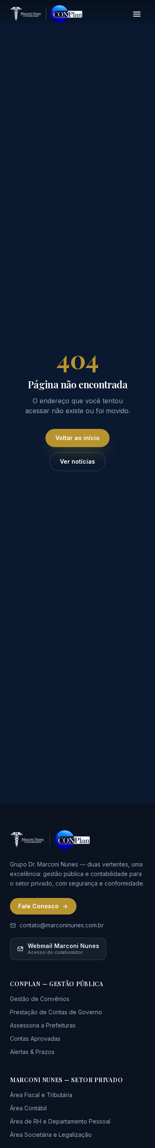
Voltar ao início (77, 437)
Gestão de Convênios (39, 998)
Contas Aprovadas (35, 1038)
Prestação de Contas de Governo (56, 1012)
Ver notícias (77, 461)
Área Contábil (28, 1108)
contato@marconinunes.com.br (61, 925)
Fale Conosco (38, 906)
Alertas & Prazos (32, 1051)
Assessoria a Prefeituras (43, 1025)
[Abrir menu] (137, 14)
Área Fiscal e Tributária (41, 1094)
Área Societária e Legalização (51, 1134)
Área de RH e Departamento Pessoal (60, 1121)
